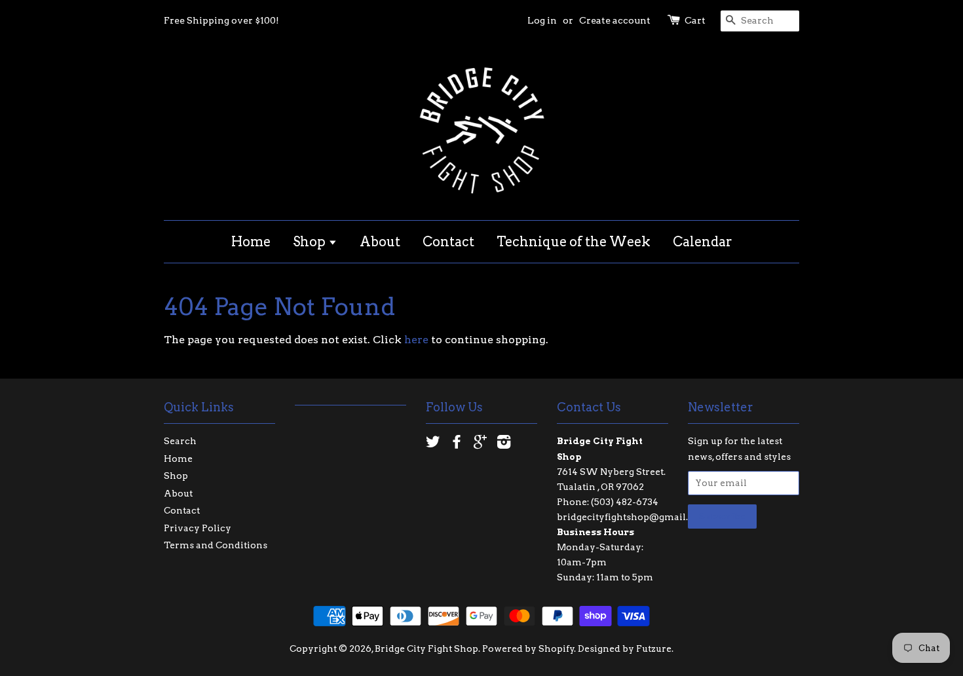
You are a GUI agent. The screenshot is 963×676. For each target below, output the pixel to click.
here (416, 339)
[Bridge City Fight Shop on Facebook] (456, 444)
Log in (542, 20)
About (380, 242)
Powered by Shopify (528, 648)
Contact (448, 242)
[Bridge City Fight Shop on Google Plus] (480, 444)
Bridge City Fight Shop (426, 648)
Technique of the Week (574, 242)
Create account (615, 20)
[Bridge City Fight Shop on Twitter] (433, 444)
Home (251, 242)
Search (180, 441)
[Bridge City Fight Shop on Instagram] (504, 444)
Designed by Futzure (624, 648)
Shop (310, 242)
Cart (695, 20)
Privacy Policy (197, 528)
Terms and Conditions (215, 545)
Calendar (702, 242)
